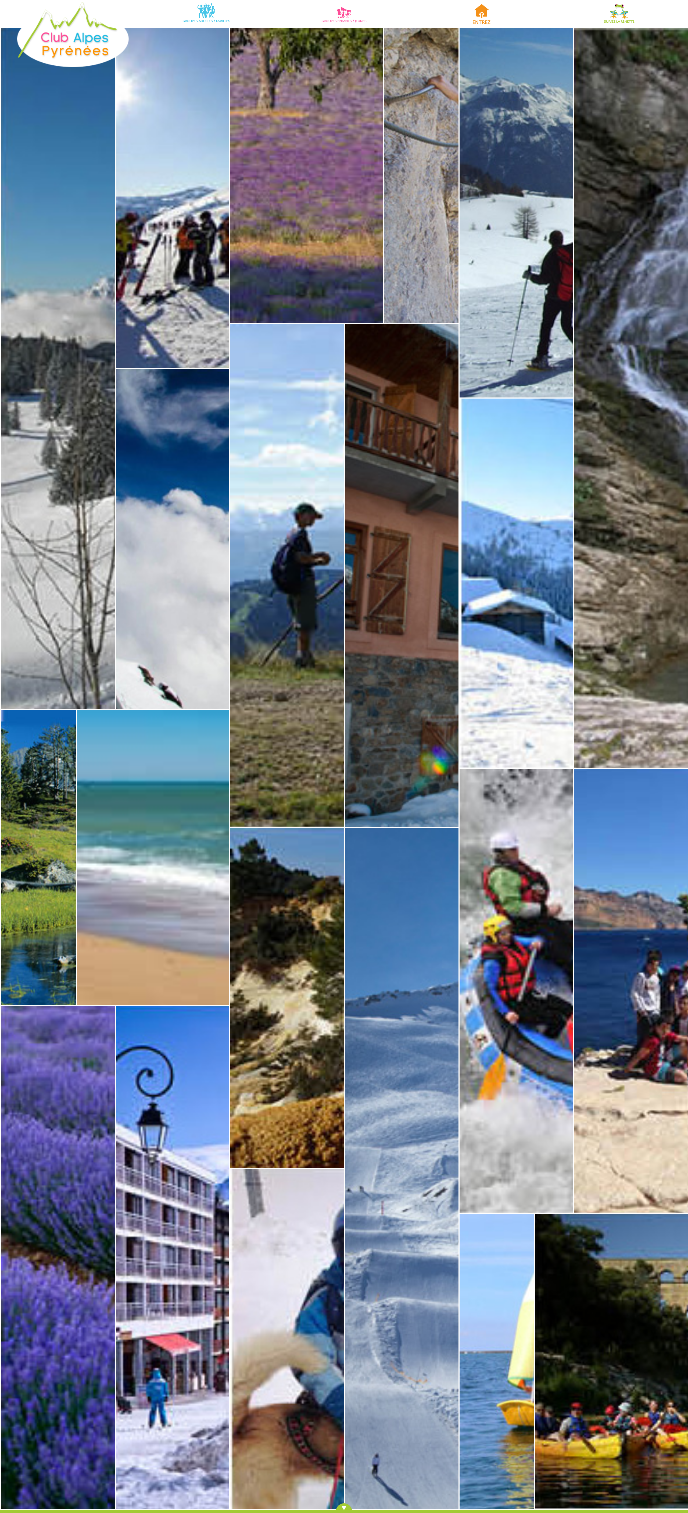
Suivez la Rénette (619, 21)
